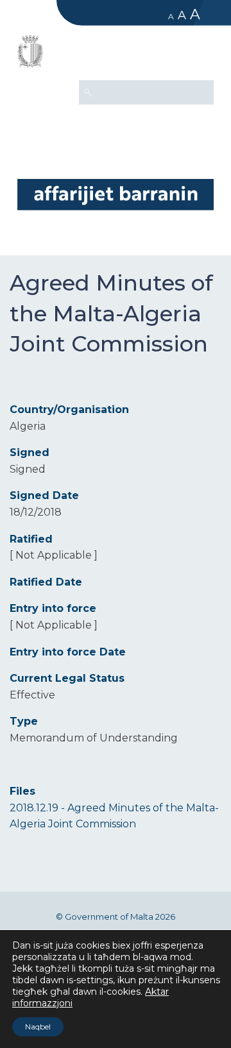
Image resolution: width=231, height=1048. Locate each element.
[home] (115, 194)
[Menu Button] (198, 55)
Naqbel (38, 1026)
